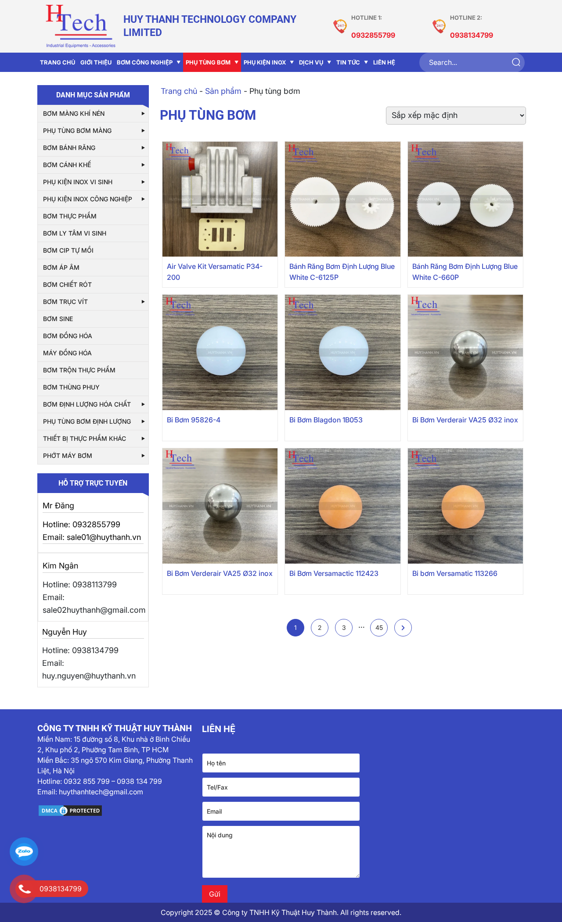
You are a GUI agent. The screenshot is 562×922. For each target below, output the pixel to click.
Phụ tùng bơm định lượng (87, 421)
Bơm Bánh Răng (69, 147)
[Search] (516, 62)
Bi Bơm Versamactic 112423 (333, 573)
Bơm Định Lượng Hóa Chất (87, 404)
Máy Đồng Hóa (67, 353)
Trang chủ (179, 91)
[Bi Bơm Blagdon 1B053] (342, 352)
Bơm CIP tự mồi (68, 250)
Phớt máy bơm (67, 455)
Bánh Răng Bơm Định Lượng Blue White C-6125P (342, 272)
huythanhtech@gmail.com (101, 791)
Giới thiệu (96, 62)
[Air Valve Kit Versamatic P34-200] (220, 199)
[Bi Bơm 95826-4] (220, 352)
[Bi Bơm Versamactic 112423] (342, 506)
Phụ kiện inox (265, 62)
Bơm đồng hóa (67, 335)
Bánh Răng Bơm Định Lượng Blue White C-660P (465, 272)
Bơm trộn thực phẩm (79, 370)
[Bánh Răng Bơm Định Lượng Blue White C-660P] (465, 199)
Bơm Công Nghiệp (145, 62)
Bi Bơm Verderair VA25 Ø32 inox (465, 419)
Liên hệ (384, 62)
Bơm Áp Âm (61, 267)
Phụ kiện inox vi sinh (77, 182)
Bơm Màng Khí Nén (73, 113)
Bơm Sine (58, 318)
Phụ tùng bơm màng (77, 130)
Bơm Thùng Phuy (71, 387)
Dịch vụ (311, 62)
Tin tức (348, 62)
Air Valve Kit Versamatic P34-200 (215, 272)
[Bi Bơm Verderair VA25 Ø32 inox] (465, 352)
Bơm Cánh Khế (67, 164)
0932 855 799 (87, 781)
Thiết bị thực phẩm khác (84, 438)
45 (379, 627)
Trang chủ (57, 62)
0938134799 (471, 35)
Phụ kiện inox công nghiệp (87, 199)
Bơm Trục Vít (65, 301)
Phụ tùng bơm (208, 62)
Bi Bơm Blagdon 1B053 (326, 419)
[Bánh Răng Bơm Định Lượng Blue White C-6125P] (342, 199)
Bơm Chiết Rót (67, 284)
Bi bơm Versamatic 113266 (454, 573)
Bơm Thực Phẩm (70, 216)
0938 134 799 (139, 781)
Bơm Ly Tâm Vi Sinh (74, 233)
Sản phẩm (223, 91)
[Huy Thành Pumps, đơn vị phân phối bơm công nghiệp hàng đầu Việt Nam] (80, 26)
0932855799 (373, 35)
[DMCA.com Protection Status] (116, 810)
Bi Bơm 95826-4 (193, 419)
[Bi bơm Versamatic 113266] (465, 506)
